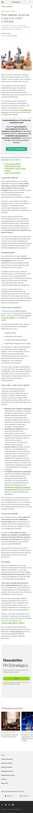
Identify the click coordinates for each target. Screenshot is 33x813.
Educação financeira (7, 771)
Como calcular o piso (12, 166)
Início (2, 755)
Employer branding (6, 767)
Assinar (16, 678)
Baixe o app (4, 783)
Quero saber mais (16, 149)
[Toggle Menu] (30, 2)
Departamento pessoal (7, 775)
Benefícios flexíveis (7, 763)
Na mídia (3, 779)
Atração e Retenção (7, 6)
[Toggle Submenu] (18, 6)
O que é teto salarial (12, 173)
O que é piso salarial (12, 164)
